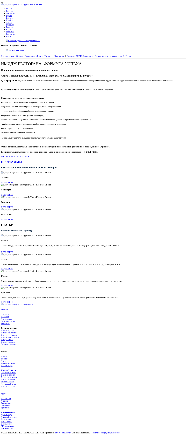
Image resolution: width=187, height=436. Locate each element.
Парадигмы (6, 419)
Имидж (9, 18)
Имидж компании (9, 333)
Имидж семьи (7, 340)
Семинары (5, 405)
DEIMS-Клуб (6, 366)
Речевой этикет (7, 382)
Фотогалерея (6, 319)
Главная (9, 11)
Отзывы (19, 56)
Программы (30, 56)
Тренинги (49, 56)
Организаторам (101, 56)
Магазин (10, 32)
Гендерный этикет (9, 377)
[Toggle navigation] (2, 2)
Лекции (39, 56)
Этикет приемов (8, 379)
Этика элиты (6, 421)
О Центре (10, 13)
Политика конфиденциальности (106, 433)
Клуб (8, 29)
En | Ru (9, 9)
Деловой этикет (8, 375)
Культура (10, 25)
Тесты (128, 56)
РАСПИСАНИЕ (8, 156)
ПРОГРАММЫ (11, 162)
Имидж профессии (9, 335)
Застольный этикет (9, 384)
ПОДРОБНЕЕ (7, 182)
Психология (6, 424)
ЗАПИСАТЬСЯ (22, 156)
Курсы (9, 16)
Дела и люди (6, 415)
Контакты (10, 34)
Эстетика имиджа (8, 344)
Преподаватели (7, 56)
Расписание (88, 56)
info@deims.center (62, 433)
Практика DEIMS (74, 56)
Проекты (5, 317)
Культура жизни (8, 363)
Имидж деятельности (10, 337)
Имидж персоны (8, 342)
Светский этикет (8, 372)
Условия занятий (117, 56)
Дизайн (9, 20)
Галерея (9, 27)
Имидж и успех (8, 330)
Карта (8, 36)
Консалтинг (59, 56)
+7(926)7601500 (35, 4)
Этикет (9, 22)
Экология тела (7, 428)
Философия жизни (9, 417)
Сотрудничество (8, 321)
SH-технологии (8, 426)
